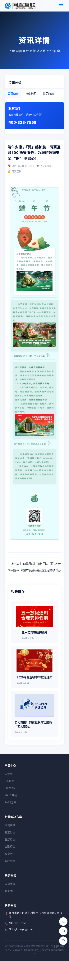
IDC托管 (9, 781)
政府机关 (10, 861)
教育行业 (10, 854)
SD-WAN (10, 788)
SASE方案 (10, 802)
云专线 (9, 774)
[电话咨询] (63, 921)
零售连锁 (10, 825)
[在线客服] (63, 940)
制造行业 (10, 832)
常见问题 (48, 93)
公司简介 (10, 883)
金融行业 (10, 846)
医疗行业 (10, 839)
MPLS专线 (11, 795)
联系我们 (10, 891)
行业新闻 (30, 93)
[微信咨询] (63, 931)
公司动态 (13, 93)
